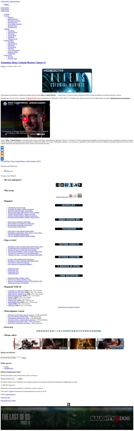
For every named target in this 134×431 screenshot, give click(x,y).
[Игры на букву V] (83, 331)
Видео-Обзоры (9, 40)
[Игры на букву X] (88, 331)
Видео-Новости (13, 19)
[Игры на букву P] (70, 331)
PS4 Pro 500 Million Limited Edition (18, 234)
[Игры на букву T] (79, 331)
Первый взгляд (12, 39)
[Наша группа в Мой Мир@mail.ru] (80, 197)
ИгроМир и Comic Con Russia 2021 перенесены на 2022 (25, 246)
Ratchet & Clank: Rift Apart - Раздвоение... (21, 211)
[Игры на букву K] (59, 331)
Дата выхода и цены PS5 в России (18, 262)
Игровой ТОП (12, 25)
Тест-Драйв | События (15, 24)
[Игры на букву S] (77, 331)
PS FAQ (10, 57)
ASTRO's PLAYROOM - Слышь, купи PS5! (21, 214)
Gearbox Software (31, 161)
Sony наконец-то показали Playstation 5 (20, 264)
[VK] (67, 147)
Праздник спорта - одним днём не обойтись (21, 320)
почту (30, 382)
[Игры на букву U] (81, 331)
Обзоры (6, 29)
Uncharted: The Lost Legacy (16, 292)
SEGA (39, 161)
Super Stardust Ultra (14, 302)
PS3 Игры (11, 30)
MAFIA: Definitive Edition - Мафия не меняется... (23, 216)
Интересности (12, 27)
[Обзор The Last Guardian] (75, 186)
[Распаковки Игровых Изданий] (69, 229)
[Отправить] (67, 159)
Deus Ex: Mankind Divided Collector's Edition (21, 236)
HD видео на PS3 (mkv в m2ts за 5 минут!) (21, 315)
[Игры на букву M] (64, 331)
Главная (6, 14)
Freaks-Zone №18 (13, 268)
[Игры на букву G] (51, 331)
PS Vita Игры (12, 35)
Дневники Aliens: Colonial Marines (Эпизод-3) (23, 62)
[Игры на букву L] (61, 331)
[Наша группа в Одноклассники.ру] (75, 197)
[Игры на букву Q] (72, 331)
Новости (10, 17)
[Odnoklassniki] (67, 153)
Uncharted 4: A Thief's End (16, 290)
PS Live (6, 16)
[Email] (67, 156)
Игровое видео (12, 22)
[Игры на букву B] (40, 331)
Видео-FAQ (8, 55)
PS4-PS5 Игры (12, 32)
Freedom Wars (12, 300)
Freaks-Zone (11, 53)
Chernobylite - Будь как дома (16, 207)
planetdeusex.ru (8, 368)
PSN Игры (11, 34)
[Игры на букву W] (86, 331)
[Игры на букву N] (66, 331)
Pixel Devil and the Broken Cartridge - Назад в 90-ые (23, 217)
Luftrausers (11, 305)
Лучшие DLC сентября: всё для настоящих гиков (23, 253)
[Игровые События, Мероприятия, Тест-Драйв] (69, 257)
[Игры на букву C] (42, 331)
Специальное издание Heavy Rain (18, 318)
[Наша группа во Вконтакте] (62, 197)
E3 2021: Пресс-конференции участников (21, 259)
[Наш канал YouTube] (71, 197)
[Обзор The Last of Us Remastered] (58, 186)
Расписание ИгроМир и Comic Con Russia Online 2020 (25, 251)
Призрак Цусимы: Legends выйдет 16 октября (22, 250)
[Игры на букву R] (75, 331)
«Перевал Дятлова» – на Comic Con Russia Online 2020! (25, 255)
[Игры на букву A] (37, 331)
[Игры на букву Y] (90, 331)
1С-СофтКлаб (5, 161)
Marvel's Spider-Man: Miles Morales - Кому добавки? (24, 212)
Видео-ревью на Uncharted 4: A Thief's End (21, 223)
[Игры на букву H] (53, 331)
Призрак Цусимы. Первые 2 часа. (18, 278)
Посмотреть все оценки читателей (68, 307)
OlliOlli (10, 304)
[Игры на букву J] (57, 331)
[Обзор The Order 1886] (62, 186)
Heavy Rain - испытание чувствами (19, 323)
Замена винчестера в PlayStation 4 (18, 283)
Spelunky (10, 297)
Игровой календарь (14, 21)
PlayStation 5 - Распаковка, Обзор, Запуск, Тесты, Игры (25, 233)
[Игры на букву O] (68, 331)
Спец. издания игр (14, 50)
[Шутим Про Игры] (69, 267)
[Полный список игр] (99, 331)
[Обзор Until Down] (67, 186)
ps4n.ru (6, 366)
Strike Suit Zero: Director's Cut (17, 294)
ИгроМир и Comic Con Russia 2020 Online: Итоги (23, 261)
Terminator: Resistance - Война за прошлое (21, 209)
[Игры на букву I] (55, 331)
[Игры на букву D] (44, 331)
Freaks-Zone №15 (13, 273)
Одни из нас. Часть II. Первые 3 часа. (19, 279)
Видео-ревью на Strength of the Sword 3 (20, 225)
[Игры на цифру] (95, 331)
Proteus (10, 299)
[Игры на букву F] (48, 331)
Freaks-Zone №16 (13, 272)
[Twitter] (67, 150)
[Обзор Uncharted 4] (71, 186)
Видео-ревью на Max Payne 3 (17, 227)
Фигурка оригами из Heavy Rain (18, 316)
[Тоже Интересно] (69, 276)
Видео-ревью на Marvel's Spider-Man (19, 222)
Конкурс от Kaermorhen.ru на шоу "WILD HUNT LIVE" (25, 281)
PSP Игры (11, 37)
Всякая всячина (13, 52)
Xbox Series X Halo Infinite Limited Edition (21, 231)
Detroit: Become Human (15, 295)
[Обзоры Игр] (69, 206)
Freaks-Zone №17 (13, 270)
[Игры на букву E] (46, 331)
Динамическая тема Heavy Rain (18, 321)
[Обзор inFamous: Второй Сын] (80, 186)
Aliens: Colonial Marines (17, 161)
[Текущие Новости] (69, 245)
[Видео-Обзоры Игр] (69, 220)
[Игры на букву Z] (92, 331)
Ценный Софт (12, 58)
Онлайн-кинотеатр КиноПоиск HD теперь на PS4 (23, 248)
